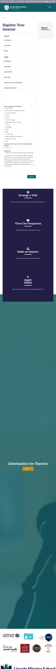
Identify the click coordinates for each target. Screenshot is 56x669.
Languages (8, 127)
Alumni (6, 1)
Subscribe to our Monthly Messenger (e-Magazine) (19, 153)
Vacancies (12, 1)
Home (4, 17)
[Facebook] (42, 2)
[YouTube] (47, 2)
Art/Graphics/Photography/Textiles (15, 110)
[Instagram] (49, 2)
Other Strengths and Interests (13, 106)
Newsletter (7, 151)
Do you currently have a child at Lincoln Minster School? (18, 144)
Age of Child (8, 72)
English (7, 117)
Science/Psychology (10, 139)
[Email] (54, 2)
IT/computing (9, 134)
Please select (8, 108)
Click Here (26, 468)
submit (31, 177)
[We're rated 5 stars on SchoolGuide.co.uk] (28, 636)
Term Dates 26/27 (20, 1)
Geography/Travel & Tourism (13, 122)
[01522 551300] (51, 2)
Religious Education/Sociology (13, 136)
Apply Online (38, 1)
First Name (7, 40)
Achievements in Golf (10, 88)
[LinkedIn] (44, 2)
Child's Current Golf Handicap (13, 82)
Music (7, 131)
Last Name (7, 45)
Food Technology (10, 120)
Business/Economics (11, 113)
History (7, 124)
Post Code (7, 77)
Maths (7, 129)
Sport (6, 141)
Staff (2, 1)
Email (6, 51)
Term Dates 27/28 (30, 1)
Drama (7, 115)
